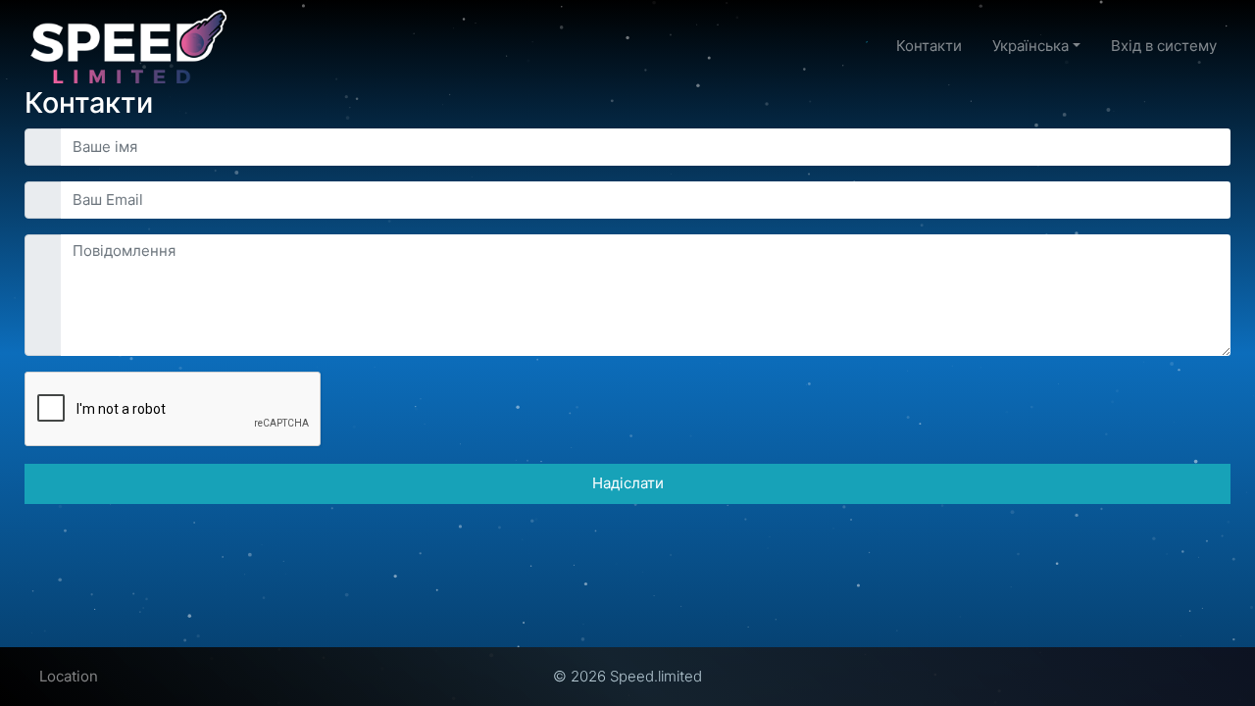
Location (68, 676)
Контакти (929, 45)
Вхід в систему (1164, 45)
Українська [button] (1030, 45)
